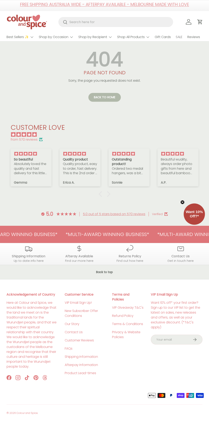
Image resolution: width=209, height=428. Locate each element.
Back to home (104, 97)
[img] (106, 134)
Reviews (193, 37)
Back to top (104, 272)
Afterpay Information (81, 365)
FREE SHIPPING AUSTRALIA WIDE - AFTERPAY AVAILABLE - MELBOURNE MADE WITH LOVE (104, 4)
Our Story (72, 324)
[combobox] (115, 22)
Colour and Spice (27, 413)
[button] (101, 194)
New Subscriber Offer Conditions (81, 313)
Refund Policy (122, 315)
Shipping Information (81, 356)
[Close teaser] (182, 202)
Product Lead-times (80, 373)
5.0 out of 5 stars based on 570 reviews (114, 214)
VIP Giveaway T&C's (127, 307)
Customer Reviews (79, 340)
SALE (179, 37)
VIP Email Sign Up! (78, 302)
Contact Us (74, 332)
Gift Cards (163, 37)
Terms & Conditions (127, 324)
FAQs (68, 348)
